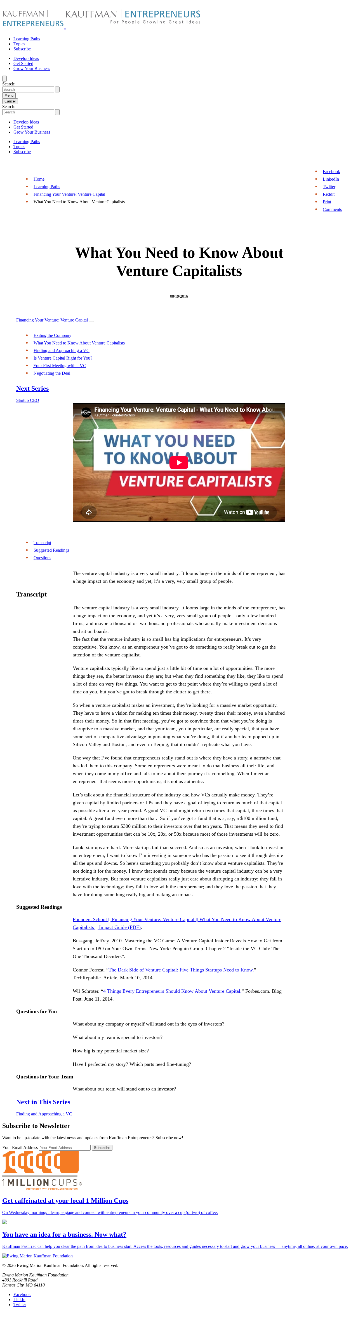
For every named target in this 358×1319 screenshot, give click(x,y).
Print (327, 201)
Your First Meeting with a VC (59, 365)
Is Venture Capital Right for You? (63, 358)
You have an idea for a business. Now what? (64, 1234)
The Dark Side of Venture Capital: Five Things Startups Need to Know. (181, 970)
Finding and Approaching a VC (62, 350)
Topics (19, 43)
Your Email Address (20, 1147)
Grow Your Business (31, 68)
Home (39, 179)
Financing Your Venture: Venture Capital (69, 194)
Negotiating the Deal (52, 373)
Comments (332, 209)
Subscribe (22, 48)
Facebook (331, 171)
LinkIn (19, 1299)
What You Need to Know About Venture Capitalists (79, 343)
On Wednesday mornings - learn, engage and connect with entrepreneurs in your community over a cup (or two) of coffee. (110, 1212)
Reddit (329, 194)
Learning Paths (26, 38)
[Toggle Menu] (91, 321)
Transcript (42, 542)
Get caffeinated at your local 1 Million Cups (65, 1200)
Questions (42, 557)
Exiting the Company (52, 335)
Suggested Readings (51, 550)
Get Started (23, 63)
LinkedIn (331, 179)
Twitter (329, 186)
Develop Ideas (26, 58)
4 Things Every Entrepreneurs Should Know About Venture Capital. (172, 991)
